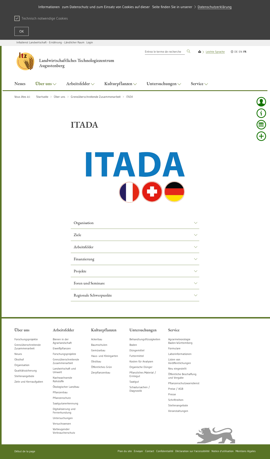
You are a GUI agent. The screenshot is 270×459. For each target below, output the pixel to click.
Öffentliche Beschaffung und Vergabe (182, 375)
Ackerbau (96, 339)
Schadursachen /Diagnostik (139, 388)
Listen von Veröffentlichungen (179, 361)
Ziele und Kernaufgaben (28, 381)
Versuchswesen (62, 423)
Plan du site (125, 451)
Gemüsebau (98, 350)
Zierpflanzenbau (100, 372)
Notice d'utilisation (222, 451)
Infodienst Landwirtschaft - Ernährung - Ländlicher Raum (50, 42)
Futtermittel (136, 356)
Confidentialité (164, 451)
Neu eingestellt (177, 368)
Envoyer (138, 451)
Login (89, 42)
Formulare (174, 348)
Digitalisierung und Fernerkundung (64, 410)
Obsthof (19, 359)
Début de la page (24, 451)
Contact (149, 451)
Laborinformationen (180, 354)
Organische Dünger (140, 367)
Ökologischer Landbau (66, 387)
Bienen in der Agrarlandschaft (62, 341)
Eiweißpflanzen (62, 348)
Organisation (21, 365)
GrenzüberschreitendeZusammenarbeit (66, 361)
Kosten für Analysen (141, 361)
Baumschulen (99, 345)
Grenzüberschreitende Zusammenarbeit (27, 346)
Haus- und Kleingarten (104, 356)
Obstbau (96, 361)
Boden (133, 345)
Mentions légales (246, 451)
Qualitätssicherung (25, 370)
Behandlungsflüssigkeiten (144, 339)
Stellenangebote (24, 376)
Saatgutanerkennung (65, 403)
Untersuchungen (63, 418)
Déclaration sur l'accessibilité (192, 451)
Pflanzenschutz (62, 398)
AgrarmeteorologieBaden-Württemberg (180, 341)
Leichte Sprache (215, 51)
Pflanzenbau (60, 392)
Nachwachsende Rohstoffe (62, 379)
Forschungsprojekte (26, 339)
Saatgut (134, 381)
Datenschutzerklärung (215, 7)
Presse (172, 394)
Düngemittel (136, 350)
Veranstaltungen (178, 411)
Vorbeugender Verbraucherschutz (64, 430)
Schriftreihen (175, 400)
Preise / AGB (175, 389)
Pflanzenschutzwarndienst (183, 383)
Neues (18, 354)
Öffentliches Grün (101, 367)
